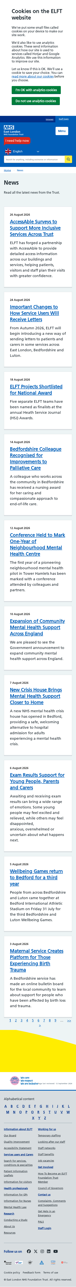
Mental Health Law (15, 1207)
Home (7, 170)
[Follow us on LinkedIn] (48, 1252)
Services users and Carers (18, 1154)
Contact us (44, 1194)
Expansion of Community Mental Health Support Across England (37, 627)
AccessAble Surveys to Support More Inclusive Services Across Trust (35, 228)
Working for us (47, 1129)
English (17, 151)
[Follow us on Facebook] (29, 1252)
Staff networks (46, 1148)
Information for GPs (15, 1194)
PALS (41, 1221)
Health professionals (16, 1188)
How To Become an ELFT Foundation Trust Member (52, 1177)
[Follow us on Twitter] (36, 1252)
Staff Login (44, 1228)
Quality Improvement (17, 1141)
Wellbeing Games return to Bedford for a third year (36, 877)
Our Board (10, 1135)
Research (9, 1213)
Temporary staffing (49, 1135)
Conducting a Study (15, 1219)
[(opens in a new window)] (42, 1252)
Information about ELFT (18, 1129)
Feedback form (32, 1272)
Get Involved (45, 1167)
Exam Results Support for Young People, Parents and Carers (37, 781)
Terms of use (50, 1272)
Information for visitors (18, 1181)
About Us (9, 1226)
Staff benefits (46, 1154)
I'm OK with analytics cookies (36, 90)
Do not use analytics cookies (36, 101)
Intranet (49, 119)
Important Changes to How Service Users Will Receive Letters (34, 313)
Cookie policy (12, 1272)
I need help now (17, 141)
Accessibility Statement (17, 1148)
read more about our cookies (33, 76)
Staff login (64, 119)
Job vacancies (46, 1160)
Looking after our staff (51, 1141)
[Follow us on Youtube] (55, 1252)
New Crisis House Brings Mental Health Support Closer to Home (36, 696)
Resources (9, 1232)
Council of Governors (50, 1188)
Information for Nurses (17, 1200)
